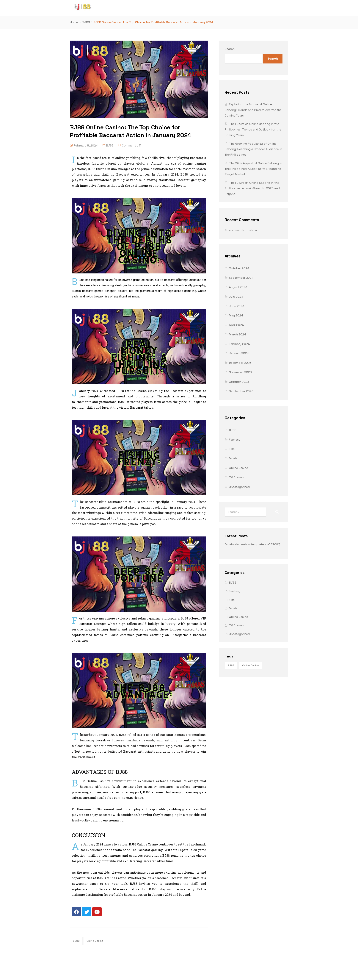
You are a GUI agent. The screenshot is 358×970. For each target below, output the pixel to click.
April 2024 (236, 325)
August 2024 (238, 287)
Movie (233, 458)
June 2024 (236, 306)
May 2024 (236, 315)
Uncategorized (239, 487)
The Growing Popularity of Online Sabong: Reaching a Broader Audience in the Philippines (253, 149)
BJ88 (86, 22)
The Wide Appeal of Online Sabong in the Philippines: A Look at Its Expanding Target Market (253, 168)
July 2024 (236, 297)
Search (230, 49)
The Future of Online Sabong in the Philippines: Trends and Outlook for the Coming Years (253, 129)
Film (232, 449)
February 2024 (239, 344)
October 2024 (239, 268)
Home (74, 22)
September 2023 (241, 391)
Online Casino (95, 940)
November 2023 (240, 372)
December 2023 (240, 363)
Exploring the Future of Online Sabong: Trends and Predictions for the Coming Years (253, 109)
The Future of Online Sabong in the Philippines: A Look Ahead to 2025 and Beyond (252, 188)
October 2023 (239, 382)
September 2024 (241, 278)
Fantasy (234, 440)
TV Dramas (236, 477)
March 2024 (237, 334)
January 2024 (239, 353)
